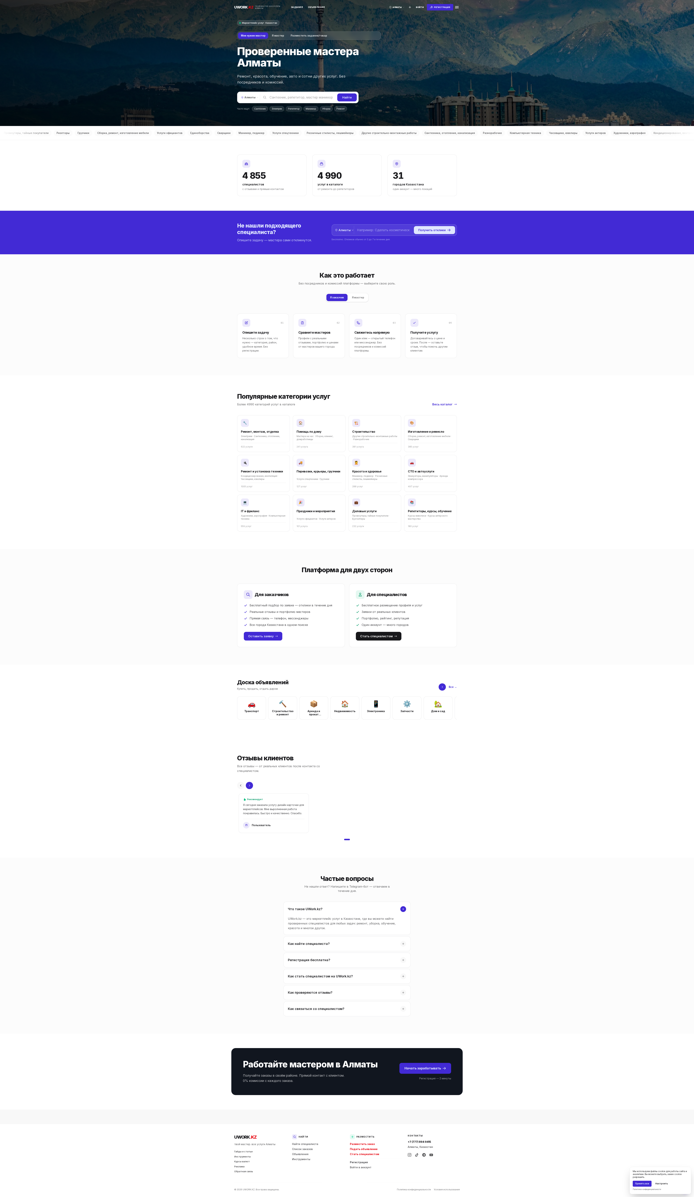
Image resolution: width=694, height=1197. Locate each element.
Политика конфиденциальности (414, 1189)
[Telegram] (424, 1155)
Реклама (239, 1166)
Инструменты (242, 1156)
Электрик (277, 108)
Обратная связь (243, 1171)
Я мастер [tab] (278, 35)
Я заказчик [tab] (337, 297)
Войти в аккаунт (360, 1167)
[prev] (240, 785)
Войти (420, 7)
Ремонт (341, 108)
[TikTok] (417, 1155)
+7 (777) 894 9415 (419, 1141)
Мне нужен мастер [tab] (253, 35)
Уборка (326, 108)
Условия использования (447, 1189)
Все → (453, 686)
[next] (442, 687)
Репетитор (294, 108)
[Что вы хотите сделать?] (410, 7)
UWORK (245, 1137)
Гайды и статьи (243, 1151)
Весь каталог (442, 404)
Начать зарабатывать (422, 1068)
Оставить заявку (261, 636)
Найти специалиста (305, 1143)
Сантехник (260, 108)
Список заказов (302, 1149)
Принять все (642, 1183)
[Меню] (457, 7)
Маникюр (311, 108)
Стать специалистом (376, 636)
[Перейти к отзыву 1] (347, 839)
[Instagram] (409, 1155)
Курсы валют (242, 1161)
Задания (297, 7)
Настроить (661, 1183)
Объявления (316, 7)
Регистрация (359, 1162)
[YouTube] (431, 1155)
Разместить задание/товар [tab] (309, 35)
